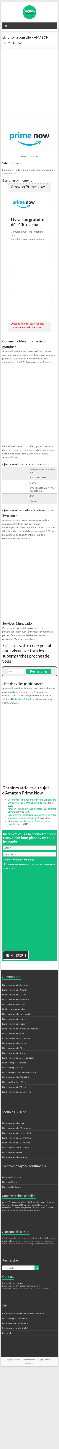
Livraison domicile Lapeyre (14, 1157)
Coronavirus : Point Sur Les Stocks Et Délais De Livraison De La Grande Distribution (32, 801)
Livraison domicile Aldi (13, 1033)
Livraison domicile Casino (14, 994)
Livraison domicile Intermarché (17, 1014)
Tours (38, 1210)
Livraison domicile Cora (13, 1053)
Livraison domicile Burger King (16, 1091)
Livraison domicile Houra (14, 1043)
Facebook (6, 1333)
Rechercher (39, 671)
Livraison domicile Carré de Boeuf (18, 1057)
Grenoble (32, 1205)
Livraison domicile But (12, 1152)
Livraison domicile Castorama (16, 1142)
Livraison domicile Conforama (16, 1137)
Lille (40, 1205)
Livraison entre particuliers (15, 1323)
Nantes (36, 1207)
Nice (15, 691)
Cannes (50, 1202)
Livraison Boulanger (11, 1187)
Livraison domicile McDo (14, 1087)
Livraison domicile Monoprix (15, 999)
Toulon (21, 1210)
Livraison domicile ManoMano (16, 1128)
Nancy (28, 1207)
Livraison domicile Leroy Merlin (17, 1133)
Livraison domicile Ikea (13, 1123)
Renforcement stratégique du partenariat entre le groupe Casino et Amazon (32, 816)
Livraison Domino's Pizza (14, 1082)
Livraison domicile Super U (14, 1019)
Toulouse (30, 1210)
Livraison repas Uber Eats (14, 1062)
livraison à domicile (24, 699)
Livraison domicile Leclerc (14, 1004)
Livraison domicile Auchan (14, 989)
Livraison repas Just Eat (13, 1067)
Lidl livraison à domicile (13, 1009)
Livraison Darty (9, 1182)
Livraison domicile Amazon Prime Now (20, 1028)
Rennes (5, 1210)
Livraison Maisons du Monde (15, 1147)
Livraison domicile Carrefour (15, 985)
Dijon (23, 1205)
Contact (29, 1363)
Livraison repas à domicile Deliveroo (19, 1072)
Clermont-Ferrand (11, 1205)
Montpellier (18, 1207)
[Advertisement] (29, 79)
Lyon (30, 691)
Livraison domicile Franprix (15, 1023)
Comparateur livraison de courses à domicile (23, 1313)
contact (19, 1283)
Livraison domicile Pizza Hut (15, 1077)
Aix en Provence (10, 1202)
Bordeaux (41, 1202)
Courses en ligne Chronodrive (16, 1038)
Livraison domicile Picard (14, 1048)
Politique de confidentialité (15, 1328)
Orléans (50, 1207)
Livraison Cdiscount (11, 1177)
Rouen (14, 1210)
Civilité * (7, 859)
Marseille (6, 1207)
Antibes (31, 1202)
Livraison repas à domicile (14, 1318)
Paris (49, 688)
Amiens (22, 1202)
